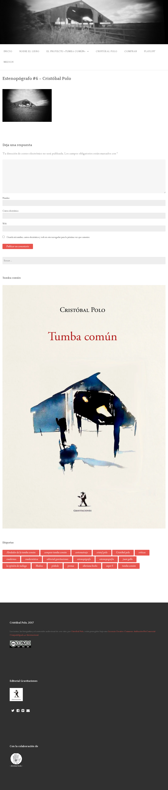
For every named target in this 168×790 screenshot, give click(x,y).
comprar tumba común (55, 552)
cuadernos (11, 559)
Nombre (6, 198)
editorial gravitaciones (57, 559)
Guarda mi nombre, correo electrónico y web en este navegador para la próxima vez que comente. (48, 237)
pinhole (55, 566)
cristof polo (102, 552)
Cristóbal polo (123, 552)
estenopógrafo (84, 559)
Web (4, 223)
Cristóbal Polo (106, 51)
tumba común (129, 566)
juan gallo (128, 559)
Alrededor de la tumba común (20, 552)
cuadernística (31, 559)
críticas (142, 552)
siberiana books (90, 566)
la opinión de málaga (16, 566)
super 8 (109, 566)
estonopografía (106, 559)
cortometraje (81, 552)
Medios (8, 62)
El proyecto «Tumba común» (65, 51)
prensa (71, 566)
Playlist (149, 51)
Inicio (8, 51)
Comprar (130, 51)
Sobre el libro (29, 51)
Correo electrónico (10, 210)
